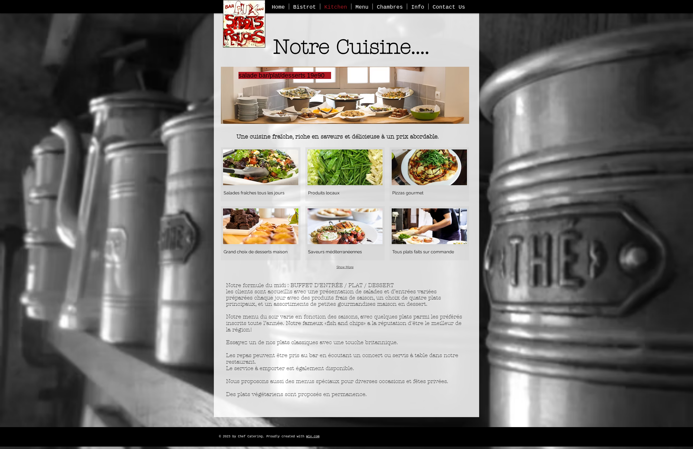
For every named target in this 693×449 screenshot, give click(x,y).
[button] (260, 174)
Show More (345, 267)
